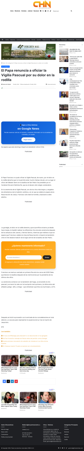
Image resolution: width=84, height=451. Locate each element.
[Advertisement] (42, 25)
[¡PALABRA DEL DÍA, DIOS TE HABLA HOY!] (63, 52)
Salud (58, 39)
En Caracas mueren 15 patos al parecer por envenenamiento (22, 346)
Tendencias (71, 39)
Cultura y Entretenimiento (23, 39)
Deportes (12, 39)
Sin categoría (9, 63)
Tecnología (64, 39)
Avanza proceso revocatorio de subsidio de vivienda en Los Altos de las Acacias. (24, 342)
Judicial (30, 11)
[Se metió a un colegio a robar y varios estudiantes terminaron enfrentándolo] (63, 107)
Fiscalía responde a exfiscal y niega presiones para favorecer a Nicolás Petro (75, 144)
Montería (17, 11)
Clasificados (79, 39)
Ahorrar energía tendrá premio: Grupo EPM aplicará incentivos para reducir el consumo (76, 71)
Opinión (39, 39)
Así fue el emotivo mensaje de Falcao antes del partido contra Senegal (25, 338)
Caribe (7, 39)
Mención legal (5, 429)
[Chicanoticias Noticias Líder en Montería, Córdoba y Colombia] (42, 4)
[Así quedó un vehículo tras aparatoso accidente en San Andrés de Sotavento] (63, 154)
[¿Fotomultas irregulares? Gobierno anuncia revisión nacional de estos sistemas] (63, 132)
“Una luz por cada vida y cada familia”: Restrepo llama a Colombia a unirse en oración (76, 60)
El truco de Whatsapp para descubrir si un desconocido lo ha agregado (25, 336)
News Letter (4, 432)
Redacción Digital (6, 84)
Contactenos (4, 434)
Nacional (36, 11)
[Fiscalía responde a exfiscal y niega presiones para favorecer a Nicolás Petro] (63, 143)
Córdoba (23, 11)
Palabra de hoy (46, 39)
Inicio (12, 11)
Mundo (33, 39)
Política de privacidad (7, 437)
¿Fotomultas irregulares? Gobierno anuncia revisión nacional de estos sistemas (76, 133)
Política (53, 39)
